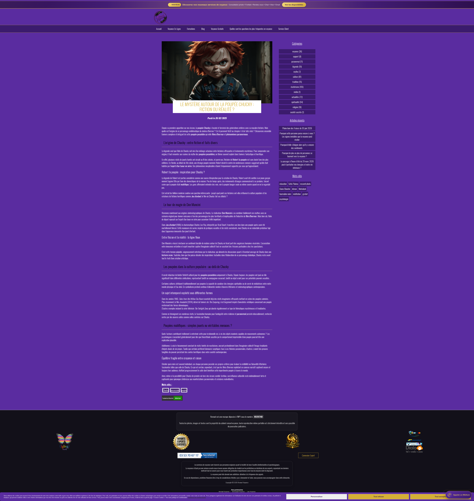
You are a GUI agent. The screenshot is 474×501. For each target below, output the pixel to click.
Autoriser (178, 398)
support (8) (297, 56)
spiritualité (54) (297, 102)
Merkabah (302, 188)
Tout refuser (379, 497)
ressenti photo (305, 183)
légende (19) (297, 66)
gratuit (305, 194)
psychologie (283, 199)
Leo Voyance (251, 491)
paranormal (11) (297, 61)
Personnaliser (316, 497)
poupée (184, 390)
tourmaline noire (285, 194)
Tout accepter (440, 497)
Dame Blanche (284, 188)
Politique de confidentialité (197, 497)
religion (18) (297, 107)
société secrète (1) (297, 112)
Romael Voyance (224, 491)
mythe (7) (297, 71)
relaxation (283, 183)
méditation (297, 194)
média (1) (297, 92)
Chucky (165, 390)
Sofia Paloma (293, 183)
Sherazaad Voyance (238, 491)
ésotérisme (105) (297, 86)
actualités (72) (297, 97)
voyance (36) (297, 51)
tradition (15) (297, 81)
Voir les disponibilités (294, 5)
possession (175, 390)
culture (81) (297, 76)
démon (294, 188)
